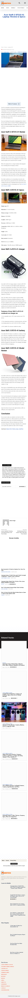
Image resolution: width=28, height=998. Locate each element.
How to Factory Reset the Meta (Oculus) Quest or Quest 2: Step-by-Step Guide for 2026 (13, 593)
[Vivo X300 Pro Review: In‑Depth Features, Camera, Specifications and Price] (14, 773)
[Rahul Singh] (2, 52)
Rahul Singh (12, 520)
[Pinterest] (12, 99)
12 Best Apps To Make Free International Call (16, 926)
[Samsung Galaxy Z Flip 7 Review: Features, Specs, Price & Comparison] (14, 803)
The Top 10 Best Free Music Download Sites (16, 944)
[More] (24, 99)
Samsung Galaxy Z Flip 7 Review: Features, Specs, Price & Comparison (14, 816)
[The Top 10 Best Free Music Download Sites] (5, 946)
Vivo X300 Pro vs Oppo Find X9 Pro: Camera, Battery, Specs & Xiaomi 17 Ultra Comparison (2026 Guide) (17, 914)
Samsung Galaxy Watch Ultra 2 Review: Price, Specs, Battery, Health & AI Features (13, 582)
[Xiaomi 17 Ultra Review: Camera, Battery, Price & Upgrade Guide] (14, 712)
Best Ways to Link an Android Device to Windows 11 (16, 953)
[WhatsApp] (15, 99)
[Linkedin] (18, 99)
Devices (5, 47)
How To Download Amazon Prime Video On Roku (12, 587)
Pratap (3, 667)
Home (2, 47)
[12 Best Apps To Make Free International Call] (5, 928)
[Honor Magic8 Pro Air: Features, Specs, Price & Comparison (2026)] (5, 907)
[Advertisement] (14, 33)
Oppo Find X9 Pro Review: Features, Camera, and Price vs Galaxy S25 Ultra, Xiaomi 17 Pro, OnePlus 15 (13, 756)
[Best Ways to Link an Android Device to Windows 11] (5, 955)
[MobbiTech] (6, 3)
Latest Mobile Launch (7, 692)
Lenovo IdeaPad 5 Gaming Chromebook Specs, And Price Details (7, 532)
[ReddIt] (21, 99)
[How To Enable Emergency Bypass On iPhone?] (5, 937)
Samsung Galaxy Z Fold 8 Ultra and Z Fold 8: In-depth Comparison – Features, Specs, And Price (13, 576)
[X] (9, 99)
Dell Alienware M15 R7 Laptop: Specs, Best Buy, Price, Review (21, 532)
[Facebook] (6, 99)
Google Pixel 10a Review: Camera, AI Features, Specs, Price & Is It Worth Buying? (12, 695)
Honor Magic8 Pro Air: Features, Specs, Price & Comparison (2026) (17, 904)
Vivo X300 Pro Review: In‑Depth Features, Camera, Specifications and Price (13, 786)
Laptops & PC (10, 47)
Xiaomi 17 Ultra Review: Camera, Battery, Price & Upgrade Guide (13, 725)
